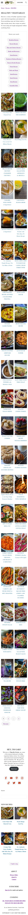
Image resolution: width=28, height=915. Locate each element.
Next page (5, 724)
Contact (14, 879)
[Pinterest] (17, 778)
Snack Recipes (14, 78)
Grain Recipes (14, 55)
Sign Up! (7, 890)
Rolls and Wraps (13, 70)
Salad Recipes (13, 74)
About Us (14, 877)
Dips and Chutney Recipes (14, 47)
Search (3, 790)
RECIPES (13, 8)
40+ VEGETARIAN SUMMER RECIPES (14, 901)
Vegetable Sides (14, 85)
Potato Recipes (14, 66)
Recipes (8, 8)
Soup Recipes (13, 81)
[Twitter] (14, 783)
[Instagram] (22, 778)
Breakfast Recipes (14, 40)
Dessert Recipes (14, 44)
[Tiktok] (8, 783)
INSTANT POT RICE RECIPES (14, 903)
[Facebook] (6, 778)
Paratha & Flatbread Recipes (13, 59)
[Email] (19, 783)
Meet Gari (14, 769)
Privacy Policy (14, 875)
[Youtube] (11, 778)
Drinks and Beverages (14, 51)
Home (2, 8)
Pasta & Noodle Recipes (13, 62)
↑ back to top (14, 864)
